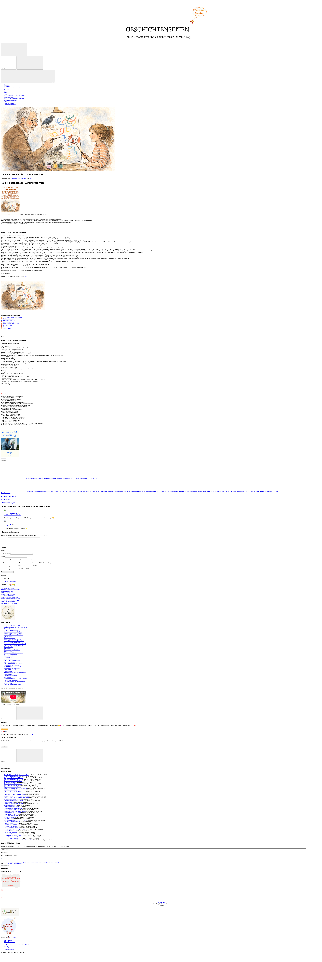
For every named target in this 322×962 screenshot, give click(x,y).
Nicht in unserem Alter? (7, 591)
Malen (234, 491)
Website (3, 556)
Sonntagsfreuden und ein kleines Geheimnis (15, 678)
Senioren (262, 491)
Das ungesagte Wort (9, 662)
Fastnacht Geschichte (73, 491)
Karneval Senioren (197, 491)
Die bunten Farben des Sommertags (10, 589)
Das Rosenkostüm (7, 325)
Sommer (6, 91)
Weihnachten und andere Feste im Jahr (14, 95)
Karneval (189, 491)
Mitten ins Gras (8, 683)
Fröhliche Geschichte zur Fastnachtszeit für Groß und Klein (107, 491)
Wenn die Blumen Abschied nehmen (13, 635)
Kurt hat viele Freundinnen (11, 680)
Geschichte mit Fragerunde (144, 491)
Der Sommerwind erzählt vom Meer (13, 645)
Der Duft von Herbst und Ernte (12, 824)
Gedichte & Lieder (9, 97)
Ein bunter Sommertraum (10, 654)
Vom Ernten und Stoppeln (11, 815)
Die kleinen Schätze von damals (9, 597)
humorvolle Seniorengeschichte (178, 491)
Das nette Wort (8, 830)
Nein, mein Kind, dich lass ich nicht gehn (15, 672)
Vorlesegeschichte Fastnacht (272, 491)
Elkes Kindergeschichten (10, 100)
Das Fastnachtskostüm (9, 320)
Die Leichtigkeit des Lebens (11, 806)
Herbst (6, 92)
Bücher (6, 101)
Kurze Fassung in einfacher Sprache (222, 491)
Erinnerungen (29, 491)
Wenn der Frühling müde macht (12, 684)
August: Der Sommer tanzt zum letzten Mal (15, 788)
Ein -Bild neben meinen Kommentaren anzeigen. (18, 560)
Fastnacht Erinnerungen (61, 491)
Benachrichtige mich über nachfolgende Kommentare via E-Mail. (20, 566)
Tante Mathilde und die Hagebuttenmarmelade (16, 627)
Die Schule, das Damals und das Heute (14, 794)
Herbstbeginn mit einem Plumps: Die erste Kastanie (17, 840)
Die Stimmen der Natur (10, 581)
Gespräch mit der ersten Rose (12, 668)
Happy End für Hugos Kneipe (11, 323)
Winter (6, 94)
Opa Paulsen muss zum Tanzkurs (13, 632)
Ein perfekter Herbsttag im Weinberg (13, 626)
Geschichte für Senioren (86, 478)
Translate (13, 937)
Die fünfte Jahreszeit (8, 319)
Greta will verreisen (9, 656)
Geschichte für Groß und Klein (71, 478)
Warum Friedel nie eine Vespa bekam (14, 641)
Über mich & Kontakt (10, 104)
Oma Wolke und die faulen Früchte (13, 653)
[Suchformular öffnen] (14, 49)
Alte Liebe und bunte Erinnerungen (13, 663)
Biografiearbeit (30, 478)
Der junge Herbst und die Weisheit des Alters (16, 796)
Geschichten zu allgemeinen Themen (14, 88)
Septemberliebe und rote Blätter (9, 603)
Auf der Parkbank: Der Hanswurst (13, 633)
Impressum (7, 946)
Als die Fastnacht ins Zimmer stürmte (12, 317)
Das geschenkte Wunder (10, 833)
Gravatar (7, 560)
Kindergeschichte (97, 478)
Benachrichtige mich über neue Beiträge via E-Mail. (16, 569)
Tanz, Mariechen (7, 327)
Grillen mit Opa (8, 657)
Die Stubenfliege (8, 659)
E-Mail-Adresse (5, 553)
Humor (167, 491)
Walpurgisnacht (8, 674)
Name (3, 550)
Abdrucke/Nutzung (9, 103)
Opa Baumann (240, 491)
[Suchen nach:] (9, 68)
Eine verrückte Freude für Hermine (10, 600)
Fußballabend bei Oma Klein (11, 665)
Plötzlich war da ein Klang (8, 594)
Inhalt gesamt (7, 86)
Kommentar (4, 547)
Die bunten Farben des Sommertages (13, 800)
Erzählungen (58, 478)
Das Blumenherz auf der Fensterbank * (14, 681)
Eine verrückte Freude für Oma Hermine (14, 829)
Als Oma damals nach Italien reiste (13, 838)
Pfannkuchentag (7, 328)
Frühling (6, 89)
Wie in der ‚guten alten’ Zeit (11, 809)
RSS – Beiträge (8, 940)
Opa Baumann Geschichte (252, 491)
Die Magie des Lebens (10, 669)
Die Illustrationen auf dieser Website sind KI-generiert (18, 944)
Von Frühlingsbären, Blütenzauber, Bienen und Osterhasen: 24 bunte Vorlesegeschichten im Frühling (32, 862)
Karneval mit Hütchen (8, 322)
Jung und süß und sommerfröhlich (13, 808)
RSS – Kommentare (9, 942)
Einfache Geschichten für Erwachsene (14, 98)
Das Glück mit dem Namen (11, 827)
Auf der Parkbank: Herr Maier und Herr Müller (16, 797)
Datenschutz (7, 948)
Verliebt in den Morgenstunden (12, 642)
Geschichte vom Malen (158, 491)
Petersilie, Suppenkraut (10, 823)
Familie (36, 491)
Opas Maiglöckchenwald (10, 675)
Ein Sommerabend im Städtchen (12, 666)
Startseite (6, 85)
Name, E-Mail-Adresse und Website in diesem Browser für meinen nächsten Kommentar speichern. (29, 563)
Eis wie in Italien (8, 647)
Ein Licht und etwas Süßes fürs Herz (13, 835)
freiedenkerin (13, 513)
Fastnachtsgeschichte (85, 491)
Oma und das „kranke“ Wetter (12, 650)
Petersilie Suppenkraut (6, 592)
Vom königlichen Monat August (12, 639)
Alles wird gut (8, 671)
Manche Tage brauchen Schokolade (10, 598)
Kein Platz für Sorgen (10, 814)
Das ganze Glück (8, 636)
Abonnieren (4, 747)
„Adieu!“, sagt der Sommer (11, 630)
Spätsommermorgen (9, 638)
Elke (30, 178)
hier (32, 734)
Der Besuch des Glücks (10, 826)
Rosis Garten (7, 648)
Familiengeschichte (43, 491)
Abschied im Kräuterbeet (10, 629)
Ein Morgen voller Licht (7, 588)
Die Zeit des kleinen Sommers (12, 660)
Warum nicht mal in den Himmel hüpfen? (15, 644)
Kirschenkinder (8, 651)
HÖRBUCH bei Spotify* (15, 863)
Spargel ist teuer (8, 677)
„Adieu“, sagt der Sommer (8, 601)
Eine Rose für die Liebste (7, 595)
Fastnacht (51, 491)
